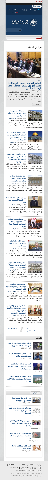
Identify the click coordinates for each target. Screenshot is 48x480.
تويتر (35, 10)
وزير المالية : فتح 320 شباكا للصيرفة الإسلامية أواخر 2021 (16, 200)
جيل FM (39, 470)
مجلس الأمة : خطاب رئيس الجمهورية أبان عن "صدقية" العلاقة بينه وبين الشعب (17, 265)
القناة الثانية (21, 465)
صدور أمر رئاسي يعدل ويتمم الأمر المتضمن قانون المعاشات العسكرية (20, 410)
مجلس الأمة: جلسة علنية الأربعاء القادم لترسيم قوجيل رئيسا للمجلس (17, 243)
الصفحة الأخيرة (30, 331)
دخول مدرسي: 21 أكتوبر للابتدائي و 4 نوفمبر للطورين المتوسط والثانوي (20, 423)
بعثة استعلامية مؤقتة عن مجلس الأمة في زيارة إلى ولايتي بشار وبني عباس (17, 178)
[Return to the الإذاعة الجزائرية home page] (24, 19)
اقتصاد (13, 205)
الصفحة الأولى (12, 328)
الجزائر (38, 81)
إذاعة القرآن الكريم (26, 468)
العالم (11, 142)
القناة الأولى (30, 465)
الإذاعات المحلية (20, 470)
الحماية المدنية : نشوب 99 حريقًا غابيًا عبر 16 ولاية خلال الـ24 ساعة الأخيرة (20, 436)
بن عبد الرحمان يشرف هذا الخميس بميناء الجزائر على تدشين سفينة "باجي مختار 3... (19, 379)
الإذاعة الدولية (37, 468)
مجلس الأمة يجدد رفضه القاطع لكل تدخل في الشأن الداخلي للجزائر (17, 113)
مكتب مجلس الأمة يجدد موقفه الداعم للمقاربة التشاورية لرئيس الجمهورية (16, 286)
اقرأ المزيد (36, 104)
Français (36, 6)
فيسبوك (24, 10)
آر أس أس (14, 9)
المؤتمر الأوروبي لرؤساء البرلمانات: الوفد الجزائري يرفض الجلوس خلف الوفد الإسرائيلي (24, 86)
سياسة (11, 118)
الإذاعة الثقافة (14, 468)
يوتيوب (13, 13)
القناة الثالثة (11, 465)
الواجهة (39, 465)
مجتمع (14, 183)
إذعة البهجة (31, 470)
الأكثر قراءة (35, 393)
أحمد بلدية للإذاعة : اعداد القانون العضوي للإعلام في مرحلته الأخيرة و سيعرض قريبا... (19, 366)
